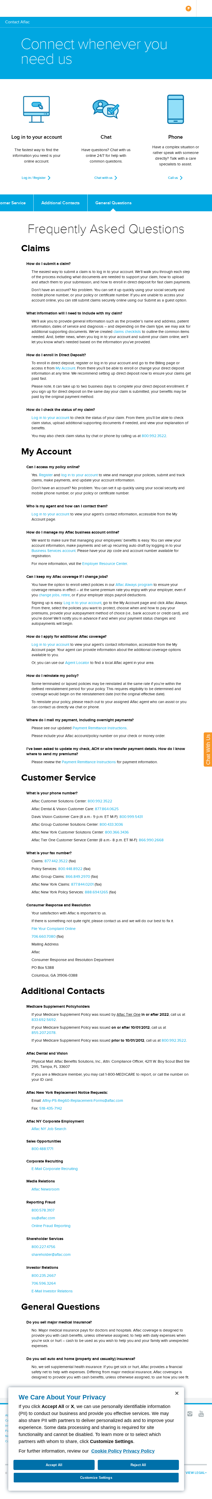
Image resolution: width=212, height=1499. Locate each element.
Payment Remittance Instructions (100, 728)
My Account (65, 368)
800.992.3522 (154, 436)
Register (46, 475)
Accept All (54, 1465)
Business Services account (53, 551)
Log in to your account (50, 418)
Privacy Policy (139, 1451)
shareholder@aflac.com (51, 1254)
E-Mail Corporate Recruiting (55, 1169)
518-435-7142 (50, 1108)
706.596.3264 (44, 1283)
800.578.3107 (43, 1210)
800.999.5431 (131, 817)
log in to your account (79, 475)
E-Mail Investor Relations (52, 1291)
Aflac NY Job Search (49, 1129)
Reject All (138, 1465)
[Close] (177, 1393)
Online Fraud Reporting (51, 1226)
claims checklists (127, 332)
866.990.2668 (151, 840)
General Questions (113, 202)
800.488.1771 (42, 1149)
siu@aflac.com (43, 1218)
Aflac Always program (134, 585)
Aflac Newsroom (45, 1189)
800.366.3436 (117, 832)
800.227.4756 (43, 1247)
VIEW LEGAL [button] (195, 1473)
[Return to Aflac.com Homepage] (20, 8)
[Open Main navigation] (204, 8)
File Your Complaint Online (53, 929)
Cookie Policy (106, 1451)
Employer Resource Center (104, 564)
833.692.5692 (44, 1020)
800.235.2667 (44, 1275)
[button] (190, 1413)
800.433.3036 (111, 824)
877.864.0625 (107, 809)
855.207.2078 (44, 1033)
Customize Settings (96, 1478)
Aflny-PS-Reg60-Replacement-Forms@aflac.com (82, 1100)
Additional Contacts (60, 202)
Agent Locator (77, 663)
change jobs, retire (54, 595)
